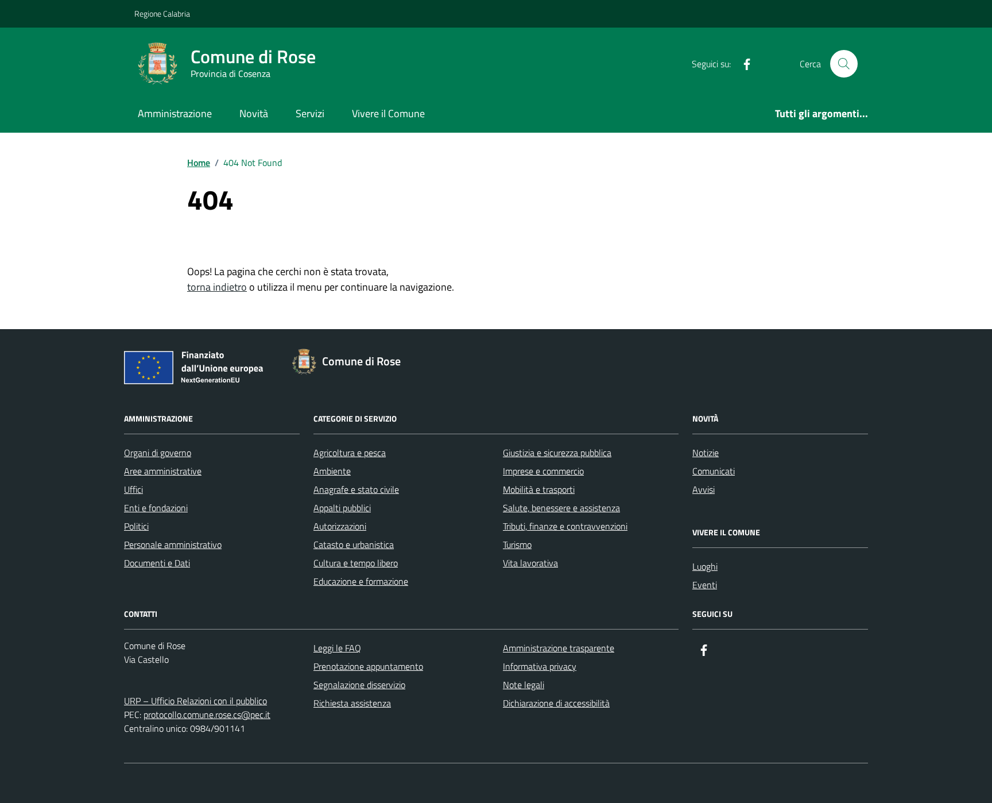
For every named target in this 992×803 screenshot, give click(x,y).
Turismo (517, 544)
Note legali (523, 685)
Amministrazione (175, 113)
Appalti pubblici (342, 508)
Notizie (705, 453)
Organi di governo (157, 453)
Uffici (133, 489)
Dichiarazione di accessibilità (556, 703)
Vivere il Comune (388, 113)
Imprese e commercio (543, 471)
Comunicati (713, 471)
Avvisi (703, 489)
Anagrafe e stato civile (356, 489)
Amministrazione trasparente (558, 648)
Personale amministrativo (173, 544)
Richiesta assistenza (352, 703)
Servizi (310, 113)
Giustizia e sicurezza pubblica (557, 453)
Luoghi (705, 566)
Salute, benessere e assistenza (561, 508)
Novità (253, 113)
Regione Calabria (162, 13)
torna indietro (217, 287)
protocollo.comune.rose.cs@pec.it (207, 714)
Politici (136, 526)
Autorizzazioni (339, 526)
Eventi (704, 585)
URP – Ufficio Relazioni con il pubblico (195, 701)
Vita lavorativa (530, 563)
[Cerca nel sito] (844, 64)
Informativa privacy (539, 666)
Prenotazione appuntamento (368, 666)
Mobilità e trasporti (539, 489)
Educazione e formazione (360, 581)
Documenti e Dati (157, 563)
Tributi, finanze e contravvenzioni (565, 526)
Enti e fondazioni (156, 508)
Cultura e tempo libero (355, 563)
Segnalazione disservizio (359, 685)
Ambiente (332, 471)
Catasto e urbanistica (353, 544)
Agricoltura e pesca (349, 453)
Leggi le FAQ (337, 648)
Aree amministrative (163, 471)
